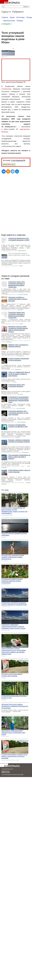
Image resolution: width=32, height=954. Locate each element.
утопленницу (6, 89)
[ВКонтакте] (4, 171)
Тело (3, 136)
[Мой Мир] (17, 171)
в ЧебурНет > (7, 24)
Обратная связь (6, 771)
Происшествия (9, 21)
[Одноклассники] (8, 171)
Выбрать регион (6, 772)
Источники (20, 17)
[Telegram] (12, 171)
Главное (5, 17)
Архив (12, 17)
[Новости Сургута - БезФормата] (10, 2)
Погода (29, 17)
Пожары (20, 21)
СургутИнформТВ (18, 160)
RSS (22, 774)
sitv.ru (6, 56)
